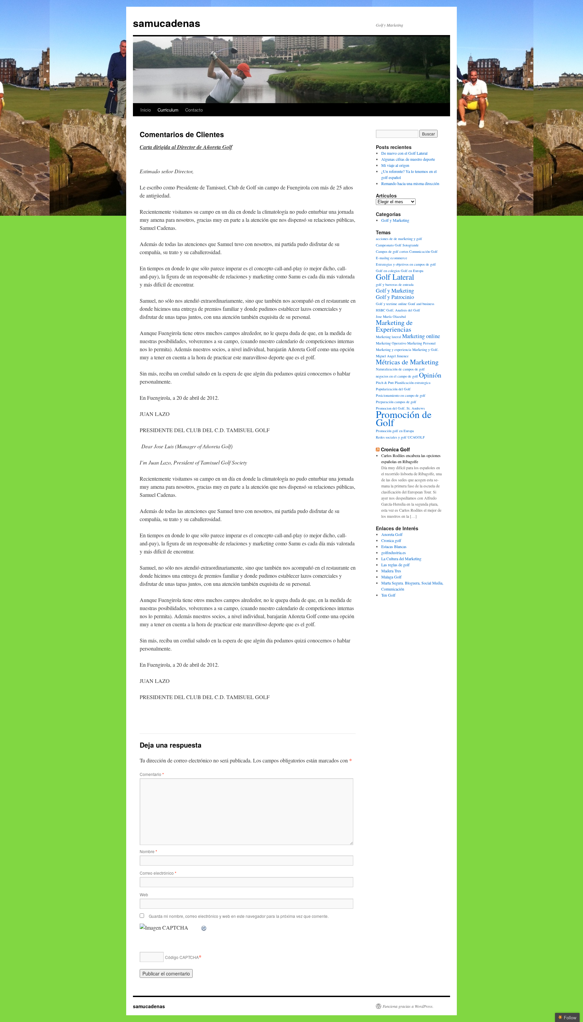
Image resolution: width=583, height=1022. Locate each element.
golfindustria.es (393, 552)
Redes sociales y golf (391, 437)
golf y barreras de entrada (395, 284)
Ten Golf (388, 595)
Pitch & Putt (385, 382)
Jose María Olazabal (391, 316)
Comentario (152, 774)
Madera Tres (391, 570)
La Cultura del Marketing (401, 558)
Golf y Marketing (395, 220)
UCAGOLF (416, 437)
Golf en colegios (388, 270)
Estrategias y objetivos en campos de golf (406, 264)
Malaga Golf (391, 576)
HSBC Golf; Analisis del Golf (398, 310)
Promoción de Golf (404, 418)
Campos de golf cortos (392, 251)
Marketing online (421, 336)
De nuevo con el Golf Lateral (404, 153)
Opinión (430, 375)
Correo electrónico (158, 873)
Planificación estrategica (413, 382)
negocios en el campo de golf (397, 376)
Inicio (145, 110)
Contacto (194, 110)
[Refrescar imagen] (204, 927)
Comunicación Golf (423, 251)
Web (144, 894)
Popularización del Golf (393, 389)
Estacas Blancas (394, 546)
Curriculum (168, 110)
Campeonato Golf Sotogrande (397, 245)
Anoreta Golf (391, 534)
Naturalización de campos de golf (400, 369)
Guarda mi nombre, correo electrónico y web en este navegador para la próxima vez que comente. (239, 916)
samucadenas (166, 23)
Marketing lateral (388, 336)
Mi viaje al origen (395, 165)
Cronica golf (391, 540)
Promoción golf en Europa (395, 430)
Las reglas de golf (395, 564)
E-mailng (382, 258)
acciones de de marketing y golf (399, 238)
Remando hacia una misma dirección (410, 183)
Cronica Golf (395, 449)
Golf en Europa (412, 270)
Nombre (148, 851)
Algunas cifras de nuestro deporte (408, 159)
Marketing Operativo (391, 343)
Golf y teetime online (391, 303)
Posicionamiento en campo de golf (400, 395)
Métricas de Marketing (407, 361)
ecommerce (398, 258)
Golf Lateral (395, 277)
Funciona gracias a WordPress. (408, 1006)
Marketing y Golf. (425, 349)
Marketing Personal (421, 343)
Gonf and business (421, 303)
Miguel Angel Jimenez (392, 356)
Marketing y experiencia (393, 349)
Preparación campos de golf (396, 401)
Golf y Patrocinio (395, 297)
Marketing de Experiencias (394, 326)
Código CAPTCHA (182, 957)
